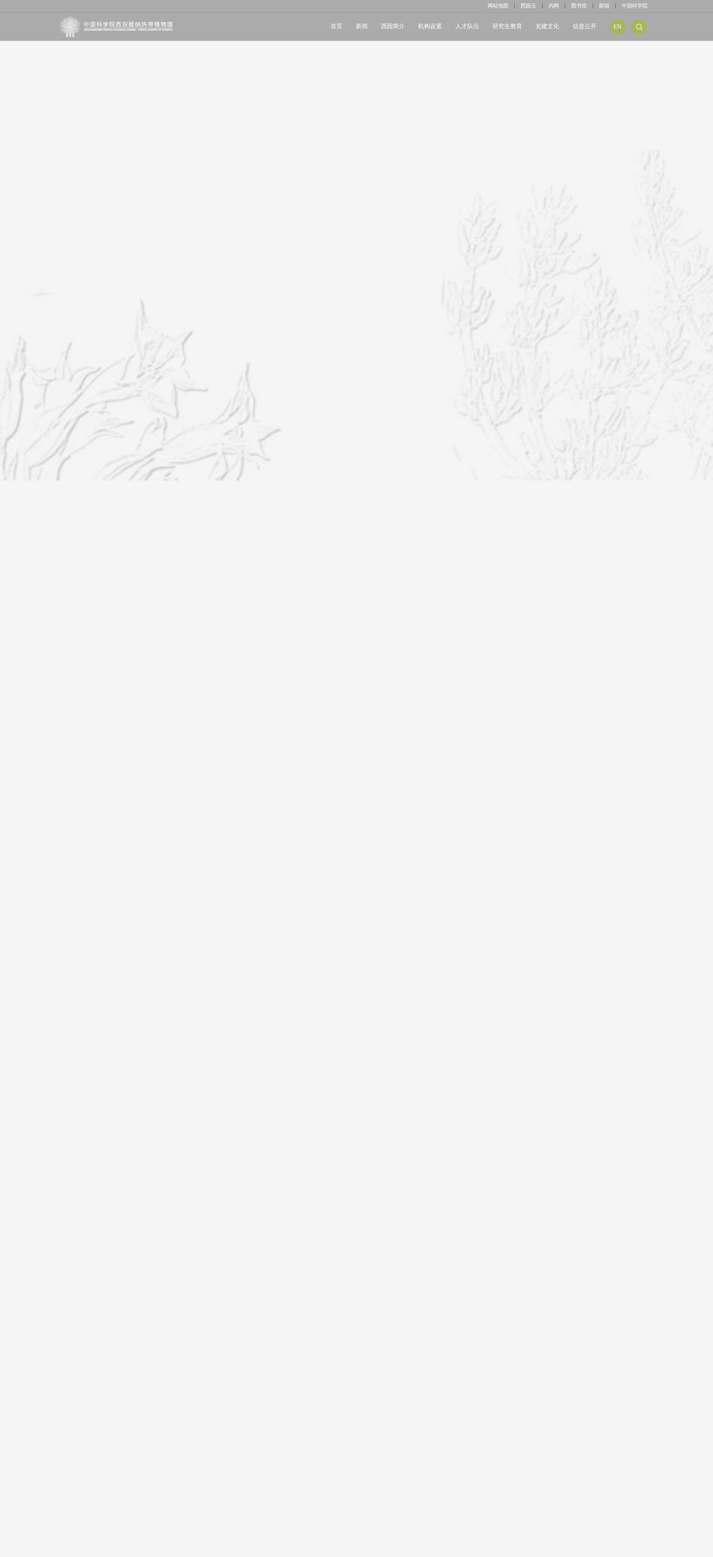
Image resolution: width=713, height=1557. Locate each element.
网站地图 (498, 6)
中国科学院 (635, 6)
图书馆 (579, 6)
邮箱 (604, 6)
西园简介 (393, 26)
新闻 (362, 26)
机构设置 (430, 26)
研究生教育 (507, 26)
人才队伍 (467, 26)
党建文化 (547, 26)
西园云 (528, 6)
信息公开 (584, 26)
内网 (553, 6)
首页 (336, 26)
